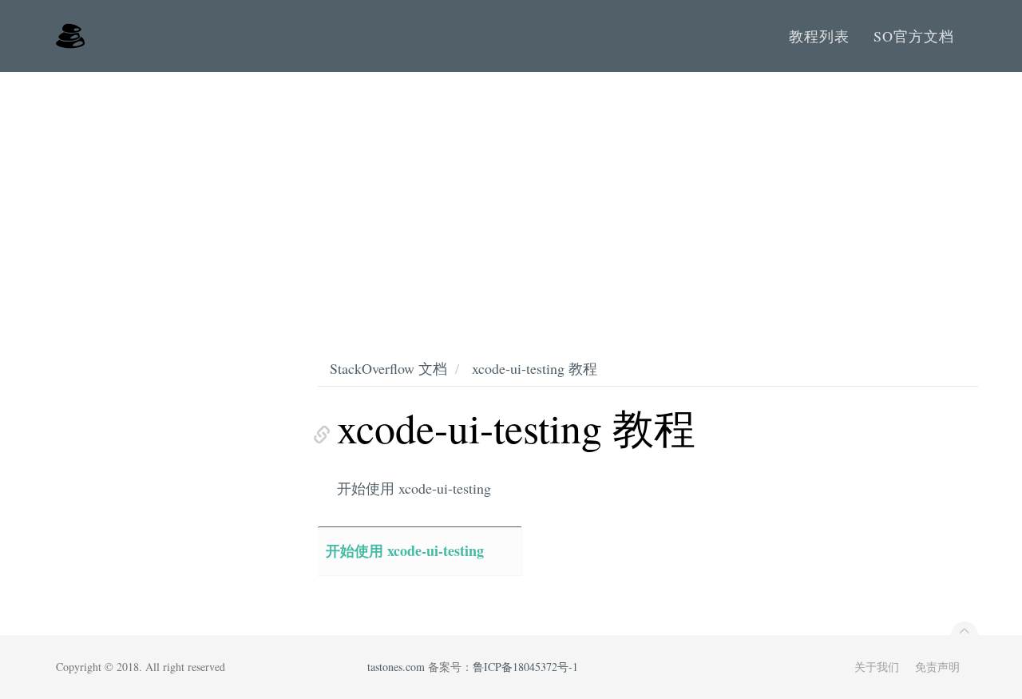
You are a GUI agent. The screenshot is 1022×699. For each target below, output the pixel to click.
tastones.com (396, 666)
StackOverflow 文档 (388, 368)
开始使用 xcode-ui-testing (414, 488)
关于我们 (876, 666)
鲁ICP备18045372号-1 (525, 666)
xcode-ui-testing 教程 (534, 368)
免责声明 (937, 666)
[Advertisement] (511, 192)
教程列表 (819, 36)
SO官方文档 (913, 36)
